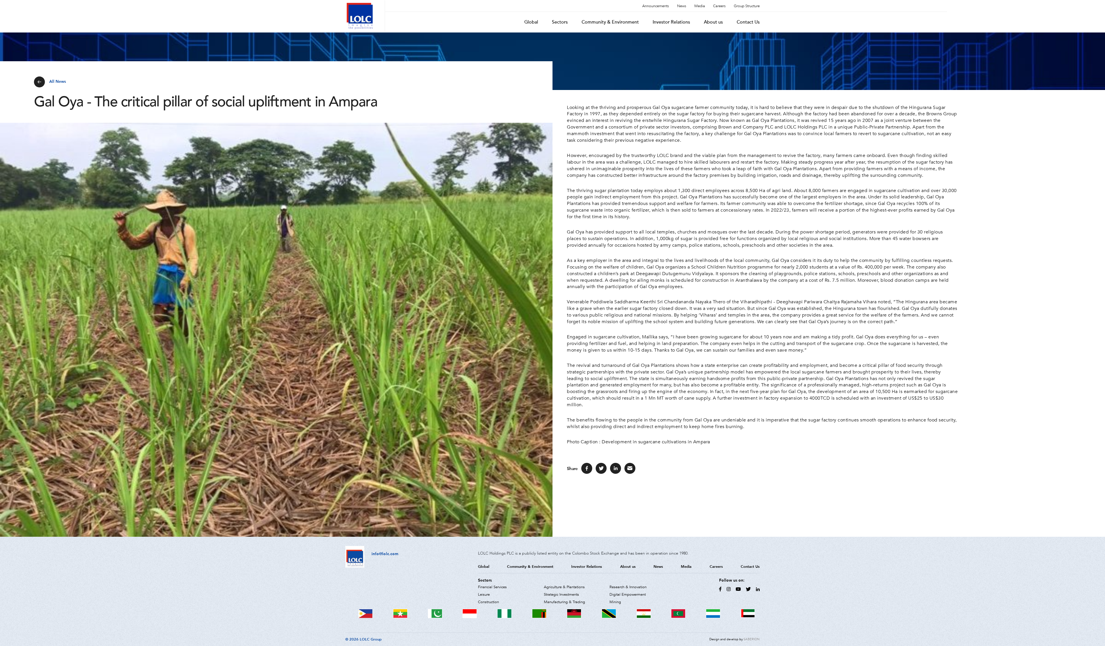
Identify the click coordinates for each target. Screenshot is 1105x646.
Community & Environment (610, 22)
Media (699, 6)
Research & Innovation (628, 587)
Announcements (655, 6)
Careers (719, 6)
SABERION (752, 639)
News (681, 6)
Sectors (560, 22)
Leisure (484, 594)
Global (531, 22)
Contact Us (748, 22)
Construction (488, 602)
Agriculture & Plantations (564, 587)
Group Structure (747, 6)
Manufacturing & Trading (564, 602)
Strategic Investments (561, 594)
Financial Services (492, 587)
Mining (615, 602)
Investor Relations (671, 22)
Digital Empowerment (627, 594)
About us (713, 22)
